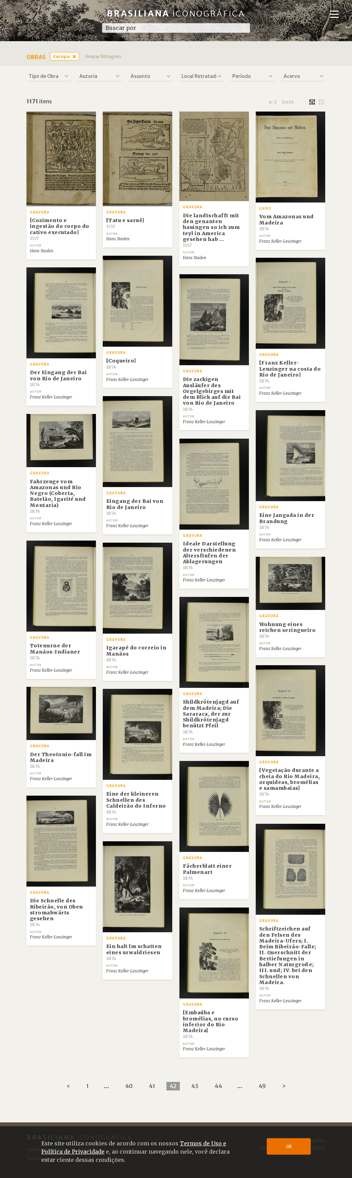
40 (129, 1086)
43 (194, 1086)
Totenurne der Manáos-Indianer (55, 651)
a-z (273, 102)
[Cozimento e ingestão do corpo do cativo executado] (59, 229)
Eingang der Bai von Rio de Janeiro (135, 507)
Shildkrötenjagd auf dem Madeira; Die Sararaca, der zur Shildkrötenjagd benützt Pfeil (211, 716)
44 (218, 1086)
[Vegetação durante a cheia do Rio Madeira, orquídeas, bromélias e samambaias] (289, 782)
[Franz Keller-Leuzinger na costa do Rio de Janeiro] (290, 371)
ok (289, 1146)
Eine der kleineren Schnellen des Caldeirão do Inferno (136, 803)
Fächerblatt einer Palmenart (207, 872)
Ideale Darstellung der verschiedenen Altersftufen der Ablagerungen (209, 555)
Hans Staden (41, 251)
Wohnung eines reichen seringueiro (287, 630)
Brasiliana (176, 13)
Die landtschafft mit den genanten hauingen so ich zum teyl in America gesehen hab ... (211, 230)
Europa (61, 56)
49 (262, 1086)
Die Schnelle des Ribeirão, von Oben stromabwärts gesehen (56, 912)
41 (152, 1086)
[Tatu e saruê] (125, 223)
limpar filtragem (103, 56)
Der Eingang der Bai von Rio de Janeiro (58, 378)
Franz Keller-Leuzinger (280, 241)
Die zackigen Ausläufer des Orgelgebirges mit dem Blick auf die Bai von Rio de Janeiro (212, 394)
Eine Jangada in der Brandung (287, 521)
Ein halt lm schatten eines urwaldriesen (134, 952)
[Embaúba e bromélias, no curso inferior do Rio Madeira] (211, 1024)
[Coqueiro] (121, 363)
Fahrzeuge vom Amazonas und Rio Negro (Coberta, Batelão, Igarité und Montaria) (58, 496)
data (288, 102)
